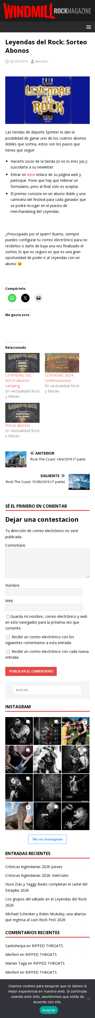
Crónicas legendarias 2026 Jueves (33, 866)
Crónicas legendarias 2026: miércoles (37, 875)
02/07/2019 (18, 61)
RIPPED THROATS (47, 945)
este (31, 174)
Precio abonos (17, 425)
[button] (88, 27)
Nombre (12, 585)
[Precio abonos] (22, 412)
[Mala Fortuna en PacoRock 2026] (75, 759)
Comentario (15, 545)
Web (9, 600)
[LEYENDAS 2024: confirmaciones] (62, 363)
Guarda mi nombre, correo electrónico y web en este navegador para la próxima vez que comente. (46, 622)
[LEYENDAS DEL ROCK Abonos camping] (22, 363)
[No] (88, 998)
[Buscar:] (48, 690)
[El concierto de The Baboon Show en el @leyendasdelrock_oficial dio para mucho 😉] (75, 731)
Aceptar (49, 1010)
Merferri (41, 61)
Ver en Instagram (47, 839)
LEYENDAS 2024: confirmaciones (59, 378)
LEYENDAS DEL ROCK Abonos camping (18, 380)
